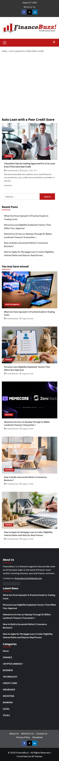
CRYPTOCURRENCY (12, 304)
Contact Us (41, 733)
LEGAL (6, 709)
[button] (5, 42)
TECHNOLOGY (10, 676)
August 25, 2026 (27, 373)
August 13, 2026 (27, 539)
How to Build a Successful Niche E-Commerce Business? (26, 245)
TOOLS (6, 715)
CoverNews (22, 756)
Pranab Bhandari (12, 170)
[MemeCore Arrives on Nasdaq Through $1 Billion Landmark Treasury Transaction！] (29, 400)
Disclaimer (37, 737)
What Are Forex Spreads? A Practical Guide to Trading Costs (26, 217)
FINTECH (8, 415)
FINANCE (8, 156)
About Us (14, 733)
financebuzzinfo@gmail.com (28, 578)
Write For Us (29, 7)
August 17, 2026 (27, 484)
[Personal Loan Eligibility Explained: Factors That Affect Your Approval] (29, 344)
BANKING (8, 702)
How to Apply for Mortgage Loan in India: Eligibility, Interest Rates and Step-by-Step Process (29, 254)
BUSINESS (9, 470)
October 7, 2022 (27, 170)
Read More (8, 185)
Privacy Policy (23, 737)
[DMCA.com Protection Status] (11, 583)
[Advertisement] (29, 85)
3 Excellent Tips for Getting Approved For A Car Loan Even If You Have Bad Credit (29, 165)
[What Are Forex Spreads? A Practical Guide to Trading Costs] (29, 289)
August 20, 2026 (27, 429)
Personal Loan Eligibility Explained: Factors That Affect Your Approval (27, 226)
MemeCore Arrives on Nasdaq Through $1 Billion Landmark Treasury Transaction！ (28, 236)
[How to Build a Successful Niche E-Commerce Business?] (29, 455)
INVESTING (8, 696)
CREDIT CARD (10, 683)
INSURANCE (9, 689)
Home (6, 651)
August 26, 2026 (27, 318)
